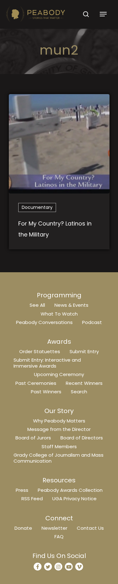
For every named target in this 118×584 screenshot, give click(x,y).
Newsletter (54, 528)
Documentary (37, 207)
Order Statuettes (39, 351)
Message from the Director (59, 429)
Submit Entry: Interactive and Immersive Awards (47, 363)
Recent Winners (84, 383)
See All (37, 305)
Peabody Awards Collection (70, 490)
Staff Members (59, 446)
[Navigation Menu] (103, 14)
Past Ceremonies (35, 383)
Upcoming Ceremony (59, 374)
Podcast (92, 322)
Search (79, 391)
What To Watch (59, 314)
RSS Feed (32, 498)
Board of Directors (81, 437)
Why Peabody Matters (59, 420)
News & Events (71, 305)
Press (22, 490)
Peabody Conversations (44, 322)
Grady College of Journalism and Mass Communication (59, 458)
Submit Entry (84, 351)
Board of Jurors (33, 437)
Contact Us (90, 528)
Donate (23, 528)
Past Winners (46, 391)
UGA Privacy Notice (74, 498)
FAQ (59, 536)
